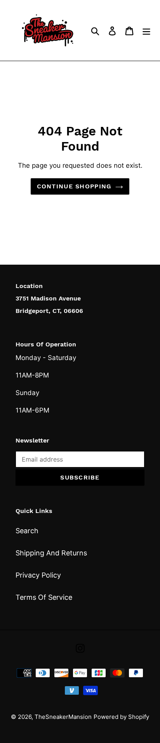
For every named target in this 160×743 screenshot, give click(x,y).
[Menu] (146, 30)
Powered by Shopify (121, 716)
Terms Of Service (44, 597)
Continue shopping (74, 186)
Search (27, 531)
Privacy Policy (38, 575)
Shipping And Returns (51, 553)
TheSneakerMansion (63, 716)
